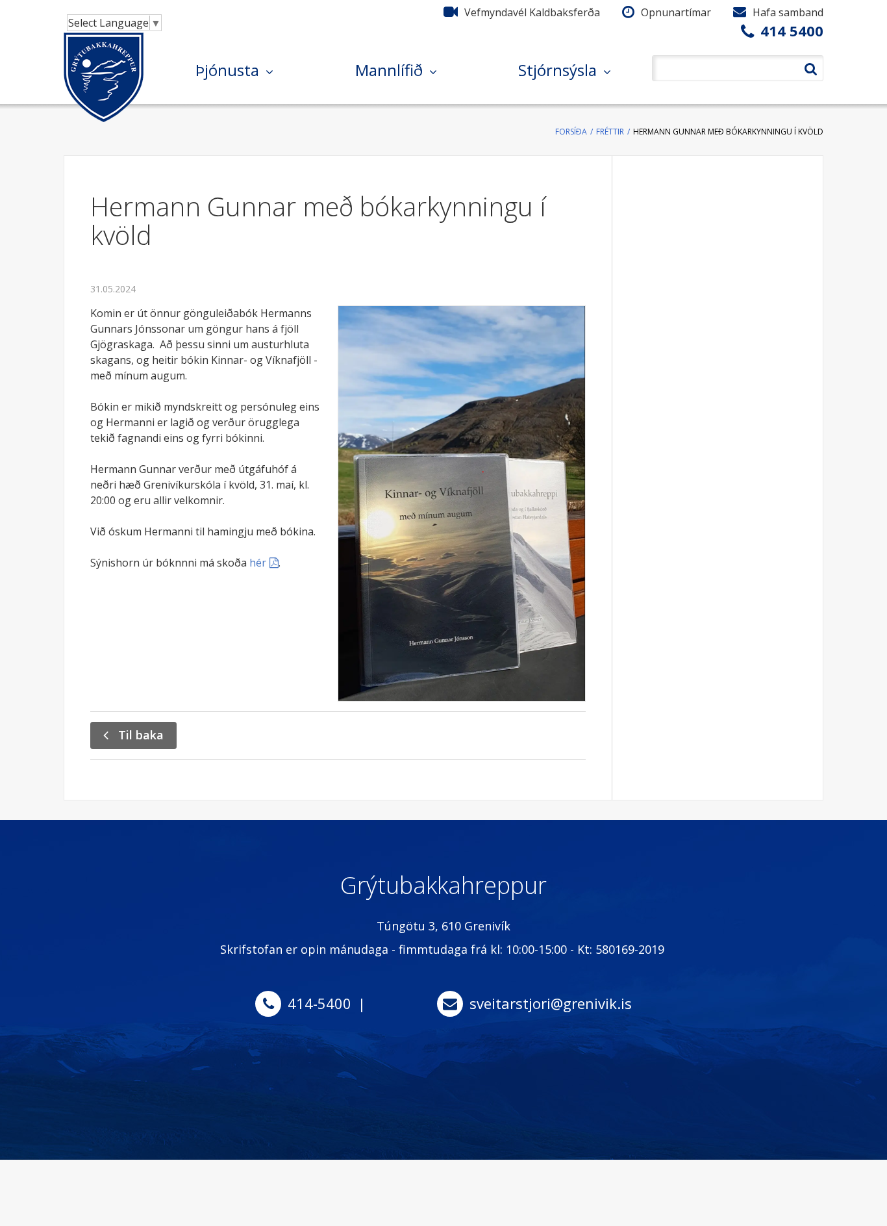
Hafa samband (788, 12)
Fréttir (610, 131)
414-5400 (319, 1003)
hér (257, 563)
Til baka (141, 735)
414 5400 (791, 30)
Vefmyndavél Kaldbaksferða (532, 12)
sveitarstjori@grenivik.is (550, 1003)
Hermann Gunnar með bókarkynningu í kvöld (728, 131)
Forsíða (571, 131)
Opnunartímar (676, 12)
